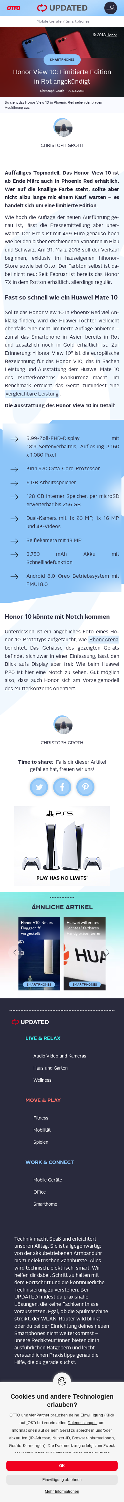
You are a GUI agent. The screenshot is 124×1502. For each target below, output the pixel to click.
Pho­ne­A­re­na (103, 640)
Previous (17, 953)
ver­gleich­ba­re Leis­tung (32, 394)
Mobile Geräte (49, 21)
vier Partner (39, 1415)
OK (62, 1466)
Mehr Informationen (62, 1491)
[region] (62, 1442)
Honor (112, 35)
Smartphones (78, 21)
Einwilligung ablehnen (62, 1480)
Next (109, 953)
